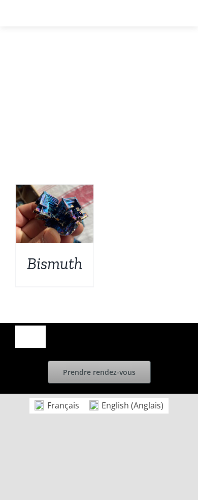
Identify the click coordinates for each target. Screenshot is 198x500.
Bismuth (54, 263)
